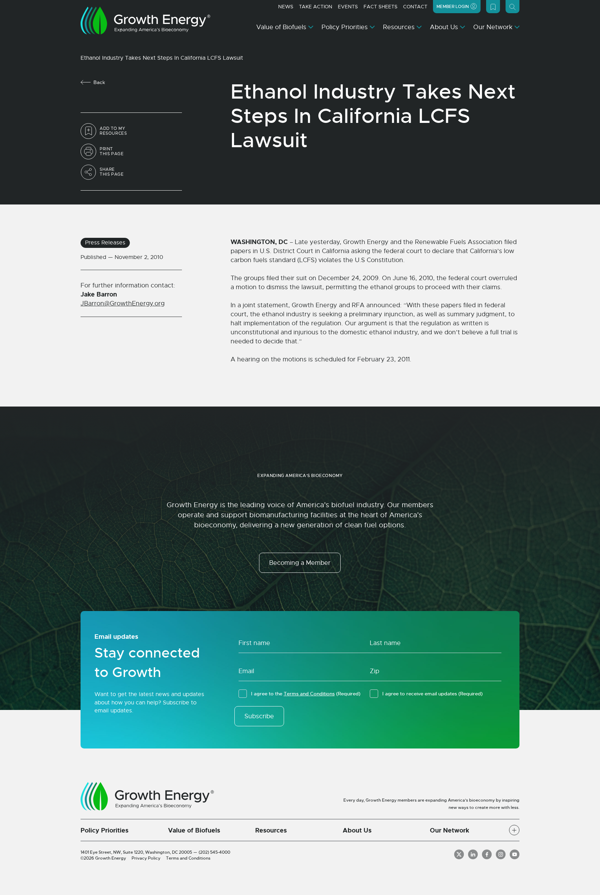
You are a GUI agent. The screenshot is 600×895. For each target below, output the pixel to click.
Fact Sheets (381, 6)
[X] (459, 854)
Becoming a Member (300, 563)
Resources (399, 27)
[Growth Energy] (145, 20)
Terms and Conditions (309, 694)
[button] (514, 830)
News (285, 6)
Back (99, 82)
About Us (444, 27)
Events (348, 6)
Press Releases (105, 242)
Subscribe (259, 716)
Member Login (452, 6)
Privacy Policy (146, 858)
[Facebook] (487, 854)
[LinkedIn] (473, 854)
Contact (415, 6)
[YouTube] (514, 854)
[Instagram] (501, 854)
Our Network (492, 27)
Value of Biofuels (281, 27)
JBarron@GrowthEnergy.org (123, 303)
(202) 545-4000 (214, 852)
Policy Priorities (345, 27)
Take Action (315, 6)
